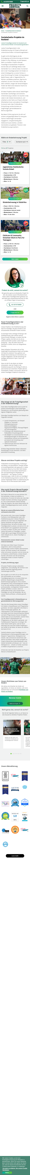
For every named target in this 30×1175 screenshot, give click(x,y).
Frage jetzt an (24, 1)
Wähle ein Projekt (14, 704)
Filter (4, 141)
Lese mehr (15, 856)
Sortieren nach (21, 141)
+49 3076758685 (16, 304)
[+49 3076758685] (21, 285)
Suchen (27, 5)
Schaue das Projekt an (15, 163)
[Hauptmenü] (2, 6)
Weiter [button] (7, 1172)
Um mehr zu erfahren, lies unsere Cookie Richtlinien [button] (15, 1169)
